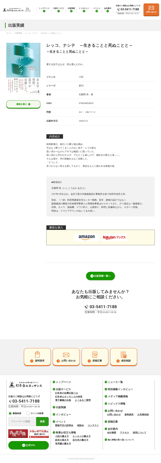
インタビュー (84, 8)
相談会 (80, 425)
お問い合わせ (114, 414)
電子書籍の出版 (63, 400)
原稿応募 (113, 421)
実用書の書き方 (63, 443)
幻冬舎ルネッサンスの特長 (68, 396)
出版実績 (71, 8)
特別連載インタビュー (120, 389)
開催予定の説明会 (64, 425)
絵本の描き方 (62, 440)
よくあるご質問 (83, 400)
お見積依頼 (143, 414)
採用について (139, 432)
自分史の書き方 (80, 440)
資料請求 (129, 414)
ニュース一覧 (115, 382)
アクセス (124, 432)
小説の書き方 (62, 436)
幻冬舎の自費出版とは (66, 393)
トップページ (44, 8)
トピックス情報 (116, 403)
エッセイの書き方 (82, 436)
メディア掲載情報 (118, 396)
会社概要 (111, 432)
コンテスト (93, 425)
